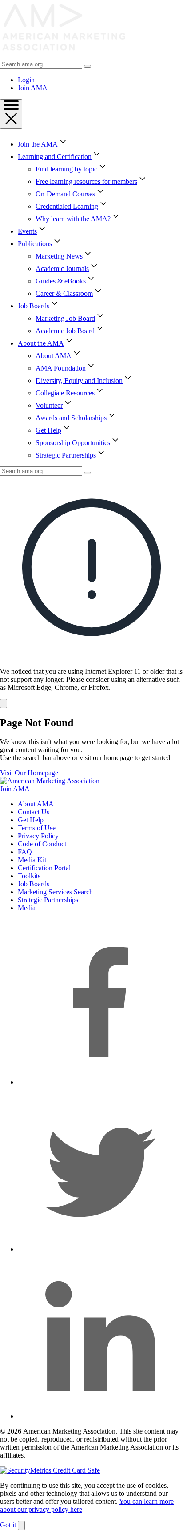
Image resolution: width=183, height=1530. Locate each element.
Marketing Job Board (65, 318)
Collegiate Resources (65, 393)
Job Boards (33, 306)
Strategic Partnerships (66, 455)
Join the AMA (38, 144)
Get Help (48, 430)
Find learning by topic (66, 169)
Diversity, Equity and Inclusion (79, 380)
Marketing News (59, 256)
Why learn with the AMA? (73, 219)
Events (27, 231)
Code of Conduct (42, 844)
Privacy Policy (38, 836)
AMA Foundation (61, 368)
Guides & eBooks (61, 281)
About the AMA (41, 343)
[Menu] (11, 114)
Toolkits (29, 876)
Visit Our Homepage (29, 773)
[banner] (91, 592)
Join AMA (33, 88)
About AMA (54, 355)
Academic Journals (62, 268)
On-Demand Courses (65, 194)
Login (26, 80)
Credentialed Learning (67, 206)
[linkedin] (100, 1416)
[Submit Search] (87, 66)
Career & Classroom (64, 293)
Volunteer (49, 405)
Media (27, 908)
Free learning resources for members (86, 181)
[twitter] (100, 1249)
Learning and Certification (55, 156)
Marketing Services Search (55, 892)
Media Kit (32, 860)
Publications (35, 243)
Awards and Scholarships (71, 418)
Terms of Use (37, 828)
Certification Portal (44, 868)
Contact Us (33, 812)
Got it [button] (9, 1525)
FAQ (25, 852)
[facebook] (100, 1082)
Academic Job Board (65, 331)
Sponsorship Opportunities (73, 442)
